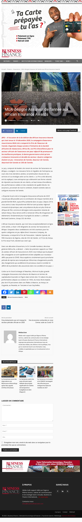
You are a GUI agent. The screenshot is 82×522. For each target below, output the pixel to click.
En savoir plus (43, 497)
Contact (65, 512)
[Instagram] (43, 292)
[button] (77, 61)
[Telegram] (37, 292)
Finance (9, 69)
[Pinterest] (24, 292)
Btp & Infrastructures (8, 376)
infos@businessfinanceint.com (32, 504)
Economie (22, 376)
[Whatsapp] (30, 292)
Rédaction (12, 120)
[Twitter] (11, 292)
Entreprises (22, 104)
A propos (58, 512)
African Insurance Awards (15, 297)
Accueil (3, 69)
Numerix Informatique (68, 516)
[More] (50, 292)
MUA (26, 297)
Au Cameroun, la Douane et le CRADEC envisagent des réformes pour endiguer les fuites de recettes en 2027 (45, 383)
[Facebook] (4, 292)
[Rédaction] (6, 120)
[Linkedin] (17, 292)
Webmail (72, 512)
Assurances (16, 69)
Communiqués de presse (11, 104)
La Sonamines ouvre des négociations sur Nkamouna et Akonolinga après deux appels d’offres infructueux (9, 383)
